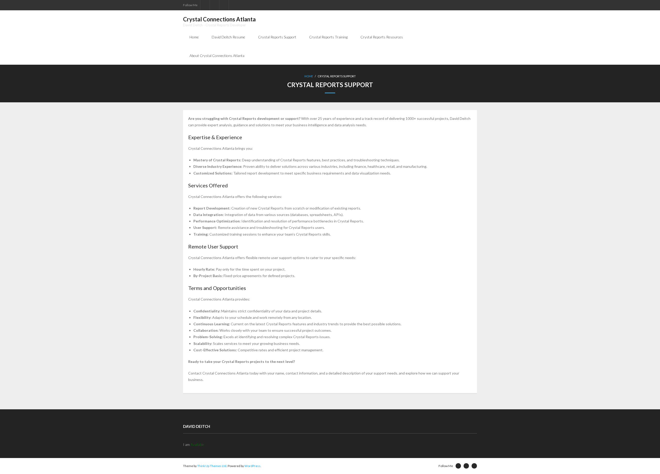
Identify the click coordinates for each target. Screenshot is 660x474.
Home (194, 37)
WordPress (252, 466)
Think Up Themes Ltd (211, 466)
